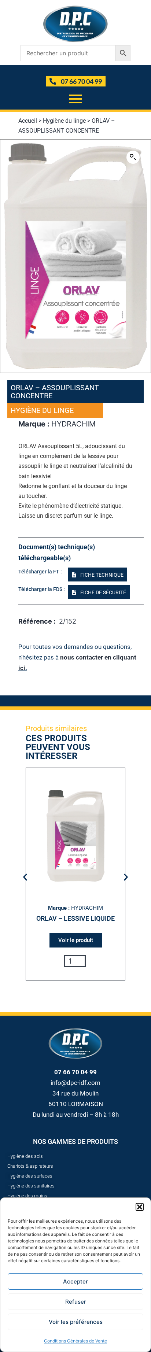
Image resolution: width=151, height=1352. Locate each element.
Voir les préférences (76, 1321)
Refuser (75, 1301)
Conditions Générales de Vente (75, 1341)
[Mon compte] (76, 70)
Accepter (75, 1281)
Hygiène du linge (64, 120)
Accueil (27, 120)
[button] (139, 1207)
